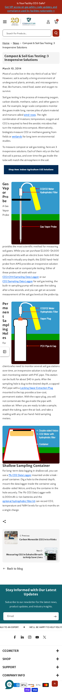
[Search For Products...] (56, 33)
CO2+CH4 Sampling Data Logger (20, 276)
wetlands (17, 136)
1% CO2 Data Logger (20, 475)
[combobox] (27, 33)
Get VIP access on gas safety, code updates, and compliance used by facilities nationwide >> (31, 8)
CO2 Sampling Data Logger (17, 281)
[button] (4, 22)
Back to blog (15, 568)
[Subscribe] (55, 616)
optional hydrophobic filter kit (18, 501)
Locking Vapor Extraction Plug (36, 387)
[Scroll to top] (55, 683)
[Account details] (48, 22)
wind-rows (30, 114)
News (16, 43)
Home (5, 43)
